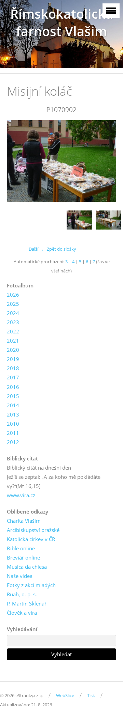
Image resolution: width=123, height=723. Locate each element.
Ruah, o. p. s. (22, 594)
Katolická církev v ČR (31, 539)
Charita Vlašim (24, 520)
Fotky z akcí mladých (31, 585)
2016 (13, 386)
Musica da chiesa (27, 566)
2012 (13, 442)
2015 (13, 396)
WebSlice (65, 695)
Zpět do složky (61, 249)
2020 (13, 349)
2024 (13, 313)
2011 (13, 432)
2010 (13, 423)
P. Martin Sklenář (26, 603)
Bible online (21, 548)
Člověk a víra (22, 612)
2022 (13, 331)
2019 (13, 359)
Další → (36, 249)
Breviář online (23, 557)
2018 (13, 368)
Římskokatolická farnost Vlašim (61, 22)
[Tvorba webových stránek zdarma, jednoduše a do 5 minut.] (41, 696)
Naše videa (19, 575)
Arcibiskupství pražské (33, 529)
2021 (13, 340)
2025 (13, 303)
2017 (13, 377)
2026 (13, 294)
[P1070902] (79, 223)
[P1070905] (108, 223)
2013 (13, 414)
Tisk (91, 695)
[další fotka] (105, 161)
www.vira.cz (21, 495)
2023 (13, 322)
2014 (13, 405)
